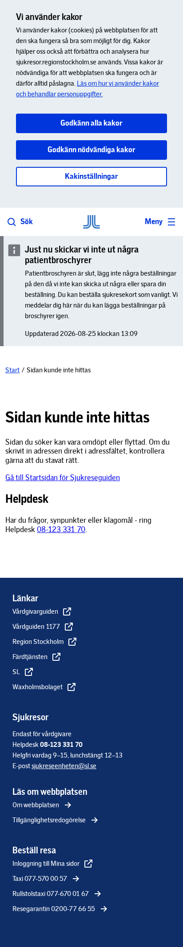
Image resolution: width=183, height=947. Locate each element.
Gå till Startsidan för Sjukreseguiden (62, 477)
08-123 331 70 (61, 529)
